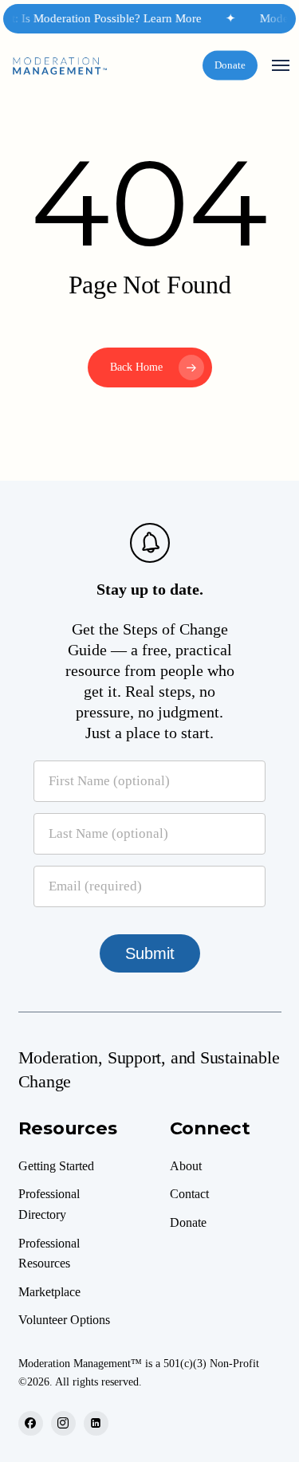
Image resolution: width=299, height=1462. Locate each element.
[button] (280, 65)
